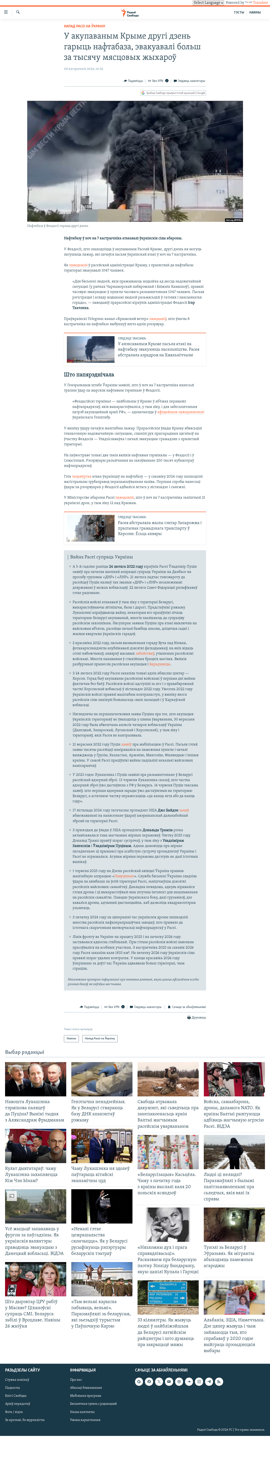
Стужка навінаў (17, 1380)
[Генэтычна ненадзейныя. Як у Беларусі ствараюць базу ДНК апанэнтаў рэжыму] (101, 1079)
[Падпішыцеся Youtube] (169, 1382)
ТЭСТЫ (239, 12)
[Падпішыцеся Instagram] (199, 1382)
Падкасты (12, 1388)
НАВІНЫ (255, 12)
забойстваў (145, 654)
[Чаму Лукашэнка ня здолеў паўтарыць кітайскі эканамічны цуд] (101, 1146)
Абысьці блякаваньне (86, 1388)
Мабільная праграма (85, 1396)
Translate (260, 3)
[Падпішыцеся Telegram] (209, 1382)
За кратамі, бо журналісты (25, 1420)
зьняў (184, 810)
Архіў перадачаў (17, 1404)
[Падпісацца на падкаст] (179, 1382)
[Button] (133, 81)
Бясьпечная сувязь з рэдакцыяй (93, 1404)
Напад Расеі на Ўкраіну (84, 26)
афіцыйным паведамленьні (180, 412)
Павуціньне (124, 876)
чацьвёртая (82, 477)
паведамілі (78, 265)
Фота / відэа (14, 1412)
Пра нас (76, 1380)
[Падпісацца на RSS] (219, 1382)
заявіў (126, 745)
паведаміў (157, 319)
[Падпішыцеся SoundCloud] (189, 1382)
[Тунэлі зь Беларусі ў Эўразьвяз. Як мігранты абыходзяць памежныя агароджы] (234, 1225)
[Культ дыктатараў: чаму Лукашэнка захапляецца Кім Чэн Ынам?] (35, 1146)
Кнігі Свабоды (15, 1396)
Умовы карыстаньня (85, 1420)
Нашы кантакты (82, 1412)
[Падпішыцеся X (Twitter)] (159, 1382)
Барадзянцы (159, 664)
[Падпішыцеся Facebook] (149, 1382)
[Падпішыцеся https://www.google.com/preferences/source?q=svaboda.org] (139, 1382)
